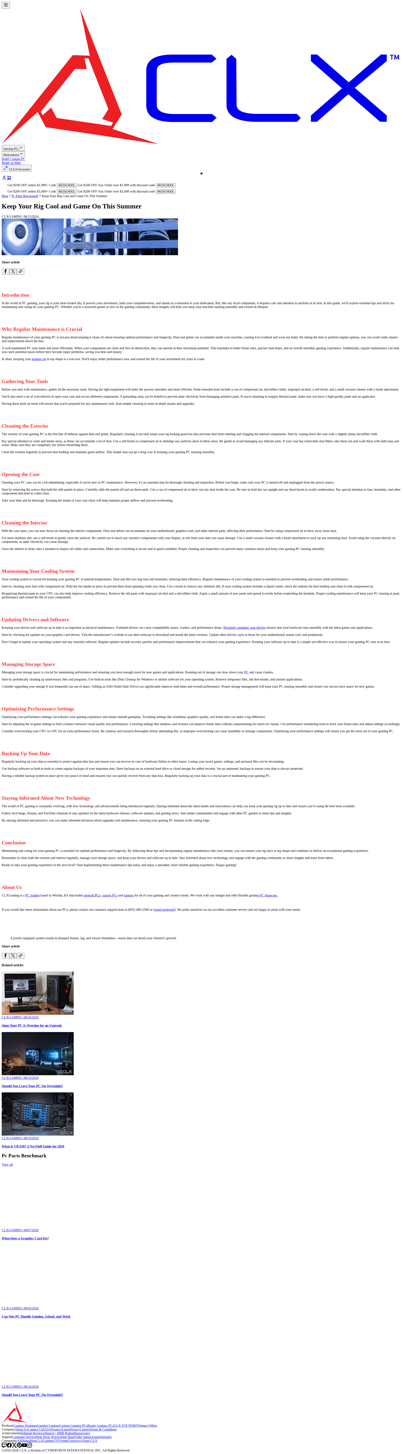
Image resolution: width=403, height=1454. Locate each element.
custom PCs (110, 895)
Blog (5, 196)
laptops (128, 895)
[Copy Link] (20, 272)
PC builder (32, 895)
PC (246, 672)
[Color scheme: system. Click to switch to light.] (201, 173)
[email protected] (164, 909)
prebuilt (89, 895)
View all (7, 1164)
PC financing (268, 895)
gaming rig (39, 359)
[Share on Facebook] (5, 272)
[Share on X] (13, 272)
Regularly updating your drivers (244, 627)
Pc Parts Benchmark (25, 196)
